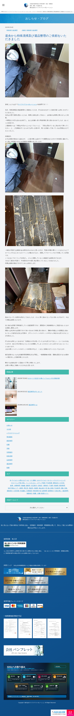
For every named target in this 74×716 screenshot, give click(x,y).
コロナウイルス (41, 480)
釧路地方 (29, 493)
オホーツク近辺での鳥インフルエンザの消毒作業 (44, 378)
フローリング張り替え (18, 483)
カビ (27, 480)
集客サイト (44, 493)
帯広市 (26, 488)
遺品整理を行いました (35, 391)
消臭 (8, 448)
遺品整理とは (33, 405)
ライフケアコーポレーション (27, 104)
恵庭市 (31, 488)
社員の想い (58, 491)
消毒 (62, 488)
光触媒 (23, 485)
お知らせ (9, 425)
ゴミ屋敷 (33, 480)
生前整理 (9, 460)
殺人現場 (50, 488)
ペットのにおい (31, 483)
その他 (9, 429)
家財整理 (9, 441)
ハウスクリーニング (13, 433)
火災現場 (16, 491)
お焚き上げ (22, 480)
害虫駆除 (9, 437)
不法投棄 (49, 483)
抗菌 (8, 444)
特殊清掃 (9, 30)
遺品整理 (14, 30)
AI (10, 480)
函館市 (28, 485)
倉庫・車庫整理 (15, 485)
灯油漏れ (23, 491)
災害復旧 (9, 452)
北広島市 (34, 485)
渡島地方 (10, 491)
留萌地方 (51, 491)
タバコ (49, 480)
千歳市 (51, 485)
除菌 (8, 467)
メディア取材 (41, 483)
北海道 (40, 485)
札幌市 (24, 30)
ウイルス (15, 480)
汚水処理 (57, 488)
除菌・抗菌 (36, 493)
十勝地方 (45, 485)
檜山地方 (42, 488)
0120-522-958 (59, 712)
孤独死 (56, 485)
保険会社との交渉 (58, 483)
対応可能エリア (13, 488)
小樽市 (21, 488)
